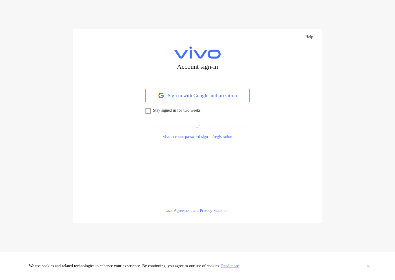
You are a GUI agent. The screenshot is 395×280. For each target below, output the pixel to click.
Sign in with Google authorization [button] (202, 95)
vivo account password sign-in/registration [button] (197, 136)
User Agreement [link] (178, 210)
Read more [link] (230, 266)
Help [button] (309, 37)
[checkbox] (148, 111)
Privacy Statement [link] (215, 210)
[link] (197, 52)
